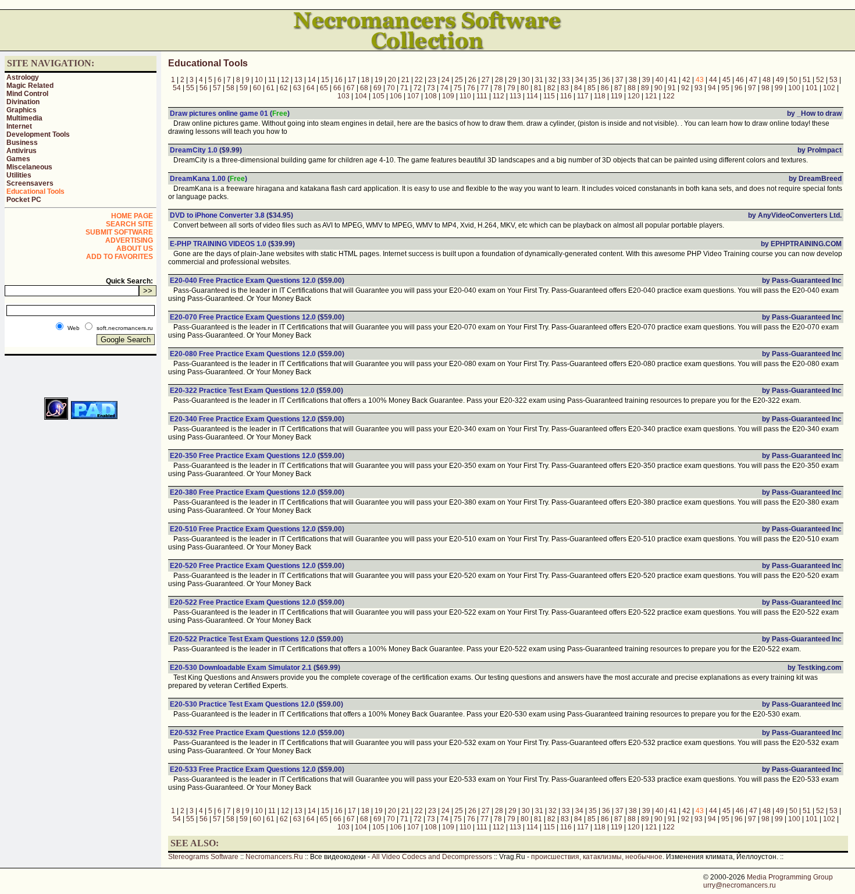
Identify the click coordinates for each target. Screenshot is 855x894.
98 (765, 88)
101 (812, 88)
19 (379, 80)
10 (259, 80)
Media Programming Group (790, 877)
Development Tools (38, 134)
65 (324, 88)
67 (351, 88)
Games (18, 159)
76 (471, 88)
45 (726, 80)
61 (270, 88)
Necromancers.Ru (274, 857)
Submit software (119, 232)
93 (698, 88)
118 (599, 96)
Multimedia (24, 118)
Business (22, 143)
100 (794, 88)
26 (472, 80)
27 (486, 80)
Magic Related (30, 85)
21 (405, 80)
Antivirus (21, 151)
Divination (23, 102)
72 (418, 88)
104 (361, 96)
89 (645, 88)
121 (651, 96)
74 (444, 88)
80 (525, 88)
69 (377, 88)
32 (552, 80)
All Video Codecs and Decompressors (432, 857)
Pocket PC (23, 200)
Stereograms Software (203, 857)
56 (204, 88)
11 (272, 80)
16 (338, 80)
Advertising (129, 240)
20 (392, 80)
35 (593, 80)
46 (740, 80)
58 (230, 88)
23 (432, 80)
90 (658, 88)
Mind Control (27, 94)
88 (632, 88)
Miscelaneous (29, 167)
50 (793, 80)
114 (532, 96)
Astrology (22, 77)
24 (445, 80)
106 (396, 96)
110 (465, 96)
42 (686, 80)
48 (767, 80)
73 (431, 88)
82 (551, 88)
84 (578, 88)
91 (672, 88)
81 (538, 88)
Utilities (18, 175)
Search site (129, 224)
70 (391, 88)
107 (413, 96)
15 (325, 80)
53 (833, 80)
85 (591, 88)
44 (713, 80)
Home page (132, 216)
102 (829, 88)
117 (583, 96)
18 (365, 80)
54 (177, 88)
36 (606, 80)
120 (634, 96)
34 (579, 80)
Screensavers (30, 183)
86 (605, 88)
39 (646, 80)
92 (685, 88)
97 (752, 88)
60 (257, 88)
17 (352, 80)
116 (566, 96)
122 (668, 96)
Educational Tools (35, 191)
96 (739, 88)
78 (498, 88)
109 (448, 96)
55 (190, 88)
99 (779, 88)
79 (511, 88)
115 (549, 96)
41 (673, 80)
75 (458, 88)
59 (244, 88)
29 (512, 80)
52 (820, 80)
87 (618, 88)
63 (297, 88)
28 (499, 80)
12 (285, 80)
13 (298, 80)
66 (337, 88)
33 (566, 80)
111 (481, 96)
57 (217, 88)
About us (134, 248)
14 (312, 80)
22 (419, 80)
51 (807, 80)
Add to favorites (119, 257)
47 (753, 80)
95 (725, 88)
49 (780, 80)
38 (633, 80)
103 (343, 96)
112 (498, 96)
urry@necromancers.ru (739, 885)
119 (616, 96)
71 (404, 88)
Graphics (21, 110)
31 (539, 80)
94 (712, 88)
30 (526, 80)
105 (378, 96)
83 (565, 88)
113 (515, 96)
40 (660, 80)
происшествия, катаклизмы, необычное (596, 857)
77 (484, 88)
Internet (19, 126)
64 (311, 88)
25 (459, 80)
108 (431, 96)
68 (364, 88)
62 (284, 88)
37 (619, 80)
